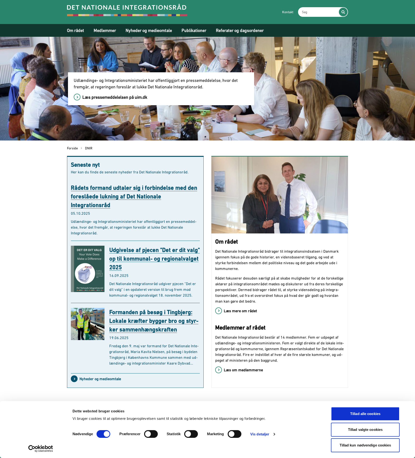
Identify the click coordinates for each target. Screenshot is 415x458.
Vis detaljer (259, 434)
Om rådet (75, 30)
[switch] (151, 434)
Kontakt (287, 12)
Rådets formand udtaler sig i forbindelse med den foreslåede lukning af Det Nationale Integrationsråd (134, 196)
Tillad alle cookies (365, 414)
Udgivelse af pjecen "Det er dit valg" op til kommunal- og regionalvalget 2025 (154, 258)
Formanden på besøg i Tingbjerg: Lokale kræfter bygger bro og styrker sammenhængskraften (153, 321)
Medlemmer (105, 30)
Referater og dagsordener (240, 30)
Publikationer (194, 30)
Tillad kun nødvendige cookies (365, 445)
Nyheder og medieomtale (149, 30)
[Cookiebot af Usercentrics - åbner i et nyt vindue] (41, 448)
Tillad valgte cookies (365, 429)
